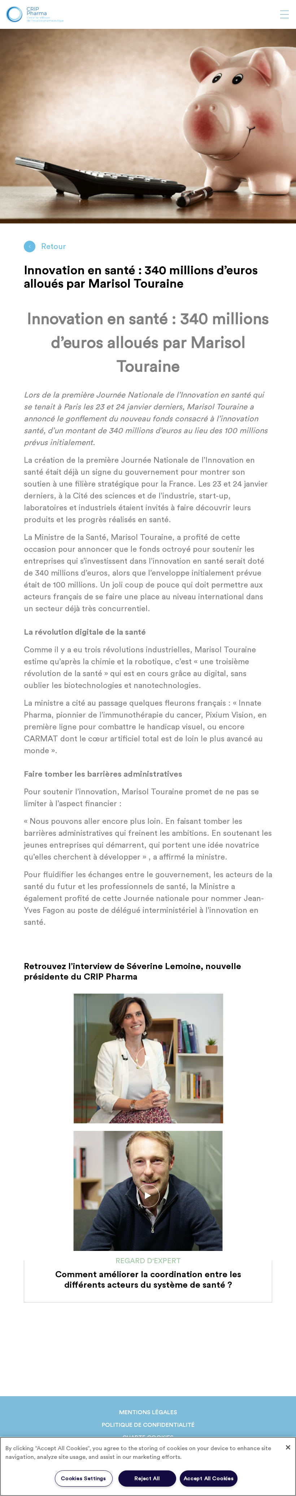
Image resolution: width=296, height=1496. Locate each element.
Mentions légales (148, 1412)
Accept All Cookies (209, 1478)
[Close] (288, 1447)
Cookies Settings (83, 1478)
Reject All (147, 1478)
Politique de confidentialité (148, 1425)
